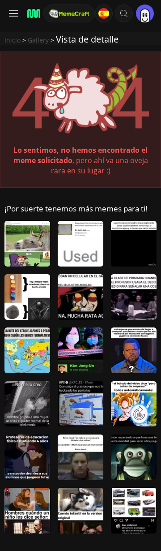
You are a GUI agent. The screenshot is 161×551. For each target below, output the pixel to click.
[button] (124, 13)
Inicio (12, 40)
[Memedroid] (32, 13)
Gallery (38, 40)
